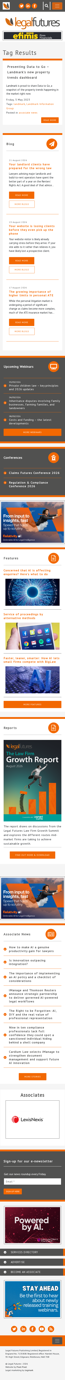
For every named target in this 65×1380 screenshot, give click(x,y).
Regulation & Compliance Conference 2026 (28, 484)
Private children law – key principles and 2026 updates (33, 387)
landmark (19, 104)
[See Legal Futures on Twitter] (21, 6)
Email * (10, 1181)
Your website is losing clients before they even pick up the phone (32, 229)
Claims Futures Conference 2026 (34, 473)
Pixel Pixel (22, 1367)
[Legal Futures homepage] (32, 23)
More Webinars (32, 432)
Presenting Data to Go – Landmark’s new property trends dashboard (28, 72)
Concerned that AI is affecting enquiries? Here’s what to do (27, 572)
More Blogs (22, 204)
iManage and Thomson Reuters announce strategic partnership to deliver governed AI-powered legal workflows (33, 995)
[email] (32, 1181)
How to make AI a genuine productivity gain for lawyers (31, 949)
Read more (50, 120)
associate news (28, 112)
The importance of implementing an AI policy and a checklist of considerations (34, 977)
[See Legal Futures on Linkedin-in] (28, 6)
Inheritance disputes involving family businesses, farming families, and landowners (34, 404)
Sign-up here (13, 1191)
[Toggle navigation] (57, 6)
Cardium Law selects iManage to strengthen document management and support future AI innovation (34, 1057)
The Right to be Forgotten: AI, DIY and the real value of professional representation (33, 1014)
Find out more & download (32, 855)
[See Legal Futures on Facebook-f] (34, 6)
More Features (32, 704)
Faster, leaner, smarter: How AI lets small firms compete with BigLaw (32, 660)
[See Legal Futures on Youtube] (42, 1329)
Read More (21, 195)
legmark (29, 1370)
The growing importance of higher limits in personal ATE (31, 293)
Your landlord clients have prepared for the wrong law (30, 166)
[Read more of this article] (32, 592)
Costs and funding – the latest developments (30, 421)
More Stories (32, 1076)
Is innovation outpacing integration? (27, 962)
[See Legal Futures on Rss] (51, 1329)
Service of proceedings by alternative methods (23, 616)
